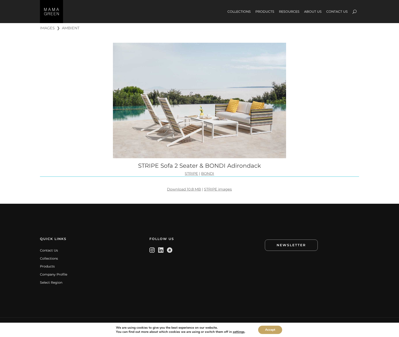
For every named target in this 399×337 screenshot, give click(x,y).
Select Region (51, 282)
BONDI (207, 173)
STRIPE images (218, 189)
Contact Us (49, 250)
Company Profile (53, 274)
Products (47, 266)
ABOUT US (313, 11)
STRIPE (191, 173)
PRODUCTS (264, 11)
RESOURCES (289, 11)
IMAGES (47, 28)
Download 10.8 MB (184, 189)
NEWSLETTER (291, 245)
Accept (270, 330)
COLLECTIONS (239, 11)
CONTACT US (337, 11)
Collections (49, 258)
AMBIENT (70, 28)
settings (239, 332)
